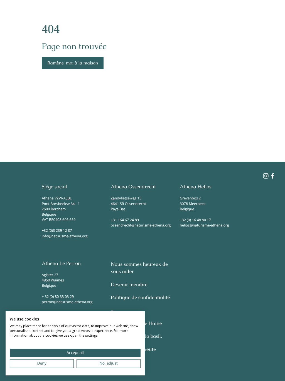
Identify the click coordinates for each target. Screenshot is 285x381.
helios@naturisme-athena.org (204, 225)
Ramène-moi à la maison (72, 63)
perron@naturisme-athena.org (67, 301)
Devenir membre (129, 285)
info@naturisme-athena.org (65, 235)
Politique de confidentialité (140, 298)
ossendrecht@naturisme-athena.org (141, 225)
